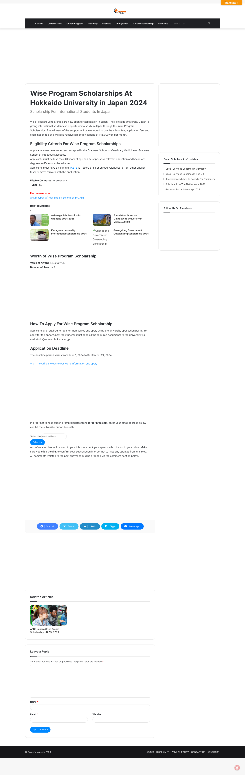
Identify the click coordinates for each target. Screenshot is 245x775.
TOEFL (73, 167)
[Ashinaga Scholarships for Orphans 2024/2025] (39, 220)
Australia (106, 23)
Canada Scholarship (143, 23)
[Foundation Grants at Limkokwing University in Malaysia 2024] (102, 220)
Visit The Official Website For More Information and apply (63, 363)
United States (55, 23)
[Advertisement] (122, 55)
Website (96, 714)
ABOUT (150, 752)
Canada (39, 23)
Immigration (122, 23)
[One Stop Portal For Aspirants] (122, 11)
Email (34, 714)
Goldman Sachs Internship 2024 (183, 189)
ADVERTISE (213, 752)
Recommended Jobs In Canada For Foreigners (190, 179)
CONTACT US (198, 752)
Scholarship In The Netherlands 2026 (186, 184)
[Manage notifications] (237, 767)
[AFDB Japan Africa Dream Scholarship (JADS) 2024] (48, 615)
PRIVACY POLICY (180, 752)
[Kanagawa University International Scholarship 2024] (39, 235)
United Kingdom (74, 23)
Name (34, 701)
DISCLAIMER (162, 752)
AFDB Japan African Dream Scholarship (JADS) (58, 197)
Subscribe (35, 436)
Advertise (163, 23)
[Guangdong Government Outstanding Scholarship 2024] (102, 237)
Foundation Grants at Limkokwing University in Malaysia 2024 (128, 218)
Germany (93, 23)
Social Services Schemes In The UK (185, 174)
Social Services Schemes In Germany (186, 168)
